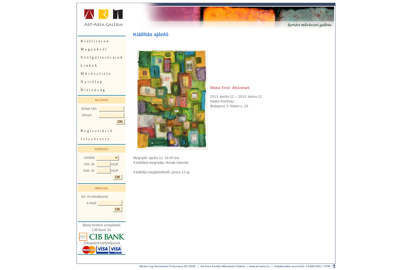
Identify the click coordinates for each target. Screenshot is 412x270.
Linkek (89, 66)
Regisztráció (97, 131)
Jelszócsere (95, 139)
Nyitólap (92, 82)
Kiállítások (95, 41)
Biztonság (93, 90)
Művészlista (96, 74)
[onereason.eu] (333, 266)
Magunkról (94, 49)
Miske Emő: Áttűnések (230, 87)
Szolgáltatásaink (102, 57)
